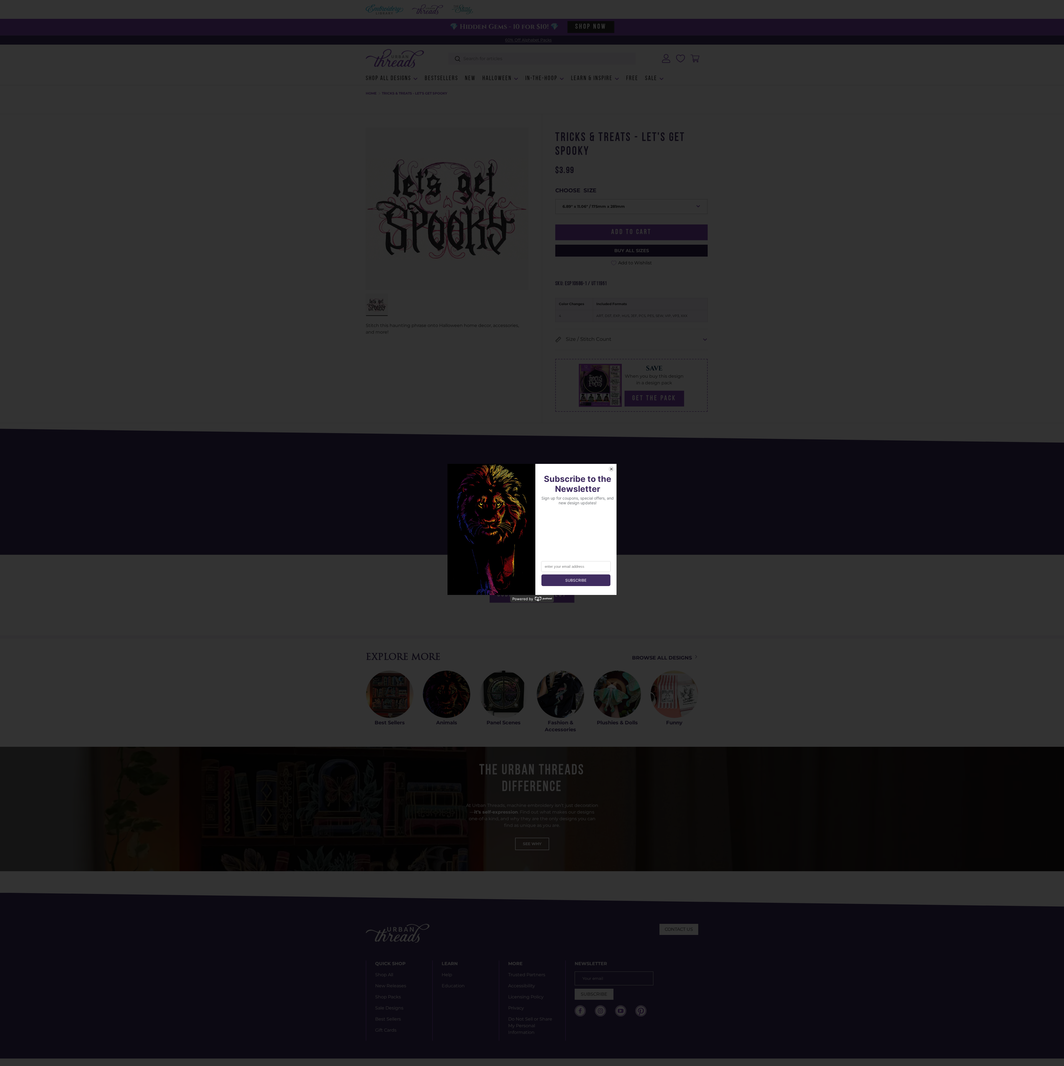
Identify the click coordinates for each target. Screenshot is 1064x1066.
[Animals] (446, 694)
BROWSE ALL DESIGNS (662, 658)
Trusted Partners (526, 974)
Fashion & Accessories (560, 726)
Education (453, 985)
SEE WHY (532, 843)
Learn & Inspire (592, 78)
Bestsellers (441, 78)
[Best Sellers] (389, 694)
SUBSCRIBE (594, 994)
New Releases (390, 985)
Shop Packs (388, 996)
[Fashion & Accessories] (560, 694)
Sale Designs (389, 1008)
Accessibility (521, 985)
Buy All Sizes (631, 250)
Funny (674, 723)
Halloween (497, 78)
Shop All (384, 974)
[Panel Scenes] (503, 694)
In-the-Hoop (541, 78)
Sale (651, 78)
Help (447, 974)
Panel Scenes (504, 723)
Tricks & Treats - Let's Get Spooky (414, 93)
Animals (446, 723)
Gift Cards (386, 1030)
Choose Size (575, 190)
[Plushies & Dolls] (617, 694)
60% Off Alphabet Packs (528, 39)
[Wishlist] (680, 58)
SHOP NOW (590, 27)
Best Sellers (390, 723)
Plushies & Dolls (617, 723)
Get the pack (654, 398)
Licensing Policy (526, 996)
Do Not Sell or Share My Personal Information (530, 1025)
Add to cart (631, 232)
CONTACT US (679, 929)
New (470, 78)
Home (371, 93)
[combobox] (542, 59)
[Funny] (674, 694)
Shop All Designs (388, 78)
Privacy (516, 1008)
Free (632, 78)
